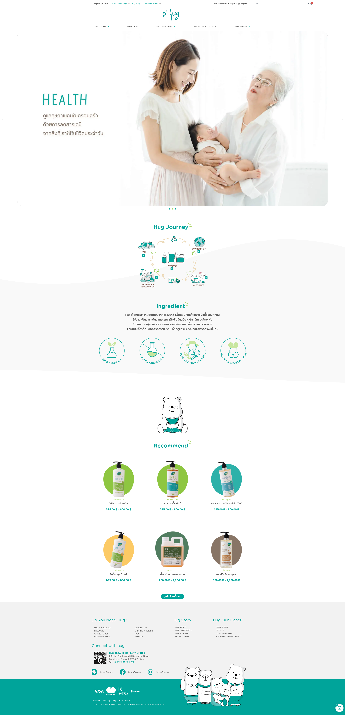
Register (243, 3)
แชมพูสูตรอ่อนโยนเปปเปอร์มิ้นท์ (226, 503)
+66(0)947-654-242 (124, 662)
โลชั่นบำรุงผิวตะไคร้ (118, 503)
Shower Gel (172, 499)
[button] (2, 119)
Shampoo (226, 499)
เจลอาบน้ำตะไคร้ (172, 503)
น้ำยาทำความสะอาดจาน (172, 574)
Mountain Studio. (158, 704)
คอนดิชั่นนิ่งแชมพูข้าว (226, 574)
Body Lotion (118, 499)
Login (232, 3)
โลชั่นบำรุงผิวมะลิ (118, 574)
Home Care (172, 570)
